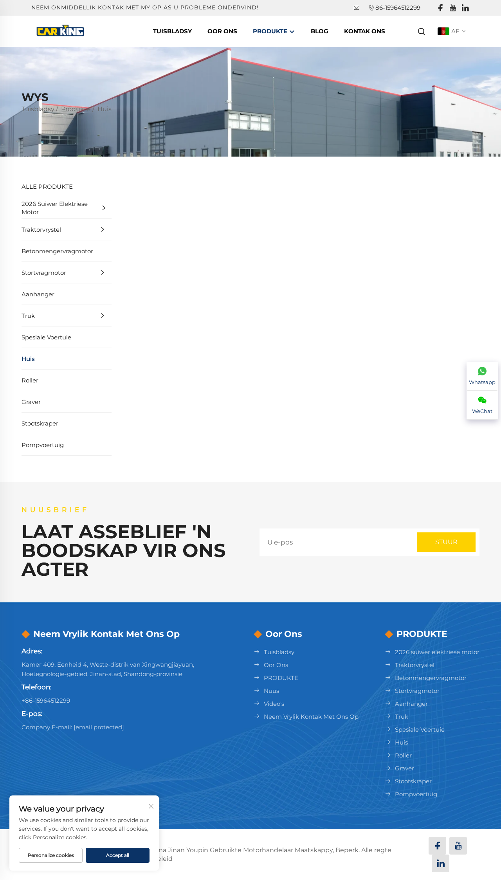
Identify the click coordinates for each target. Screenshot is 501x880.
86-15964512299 (397, 7)
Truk (28, 315)
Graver (31, 402)
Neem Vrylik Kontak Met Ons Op (311, 716)
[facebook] (440, 8)
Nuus (271, 690)
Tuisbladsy (172, 31)
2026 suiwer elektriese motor (55, 208)
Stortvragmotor (44, 272)
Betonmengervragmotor (57, 251)
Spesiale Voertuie (46, 337)
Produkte (271, 31)
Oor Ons (222, 31)
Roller (30, 380)
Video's (274, 703)
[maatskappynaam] (61, 30)
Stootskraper (40, 423)
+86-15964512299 (46, 700)
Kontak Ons (364, 31)
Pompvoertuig (43, 445)
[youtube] (453, 8)
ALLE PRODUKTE (47, 186)
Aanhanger (38, 294)
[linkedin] (465, 8)
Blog (319, 31)
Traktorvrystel (41, 229)
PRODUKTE (281, 678)
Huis (104, 109)
